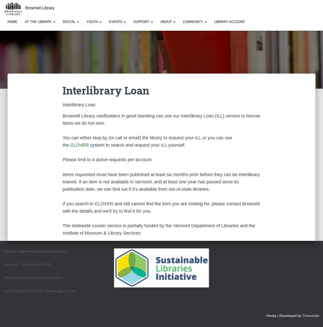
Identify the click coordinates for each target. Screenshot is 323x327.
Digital (69, 22)
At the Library (39, 22)
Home (12, 22)
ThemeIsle (310, 316)
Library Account (229, 22)
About (166, 22)
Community (193, 22)
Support (141, 22)
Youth (93, 22)
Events (116, 22)
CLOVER (79, 145)
